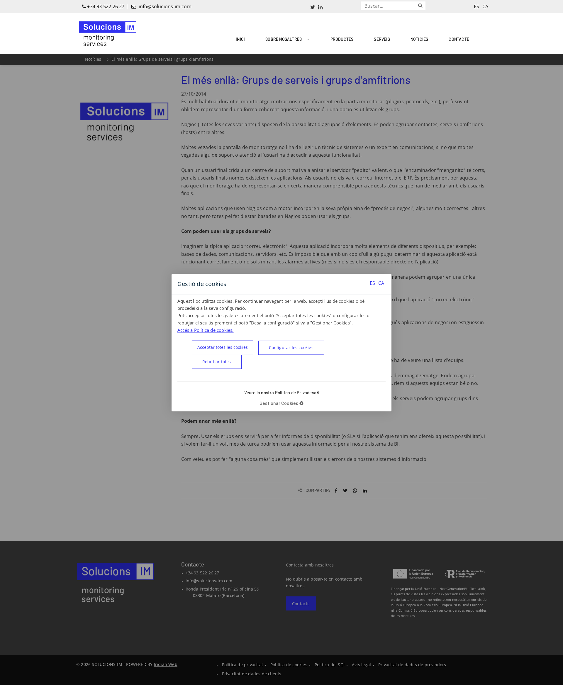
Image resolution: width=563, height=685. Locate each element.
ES (372, 283)
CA (381, 283)
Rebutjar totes (216, 361)
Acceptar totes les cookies (222, 347)
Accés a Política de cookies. (205, 330)
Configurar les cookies (291, 347)
